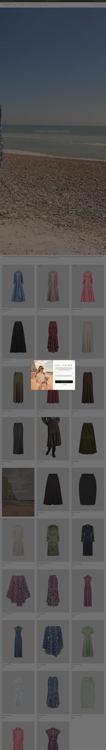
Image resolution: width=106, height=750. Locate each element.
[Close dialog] (74, 361)
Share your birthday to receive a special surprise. (63, 375)
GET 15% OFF (64, 381)
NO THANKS (64, 384)
